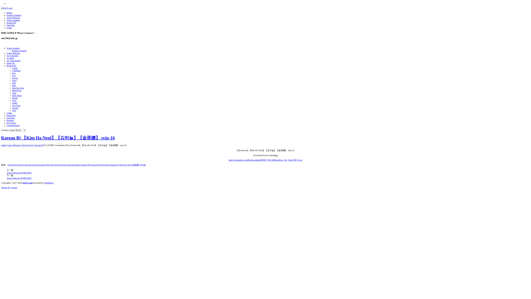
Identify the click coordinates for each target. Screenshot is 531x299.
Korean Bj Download (99, 165)
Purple (15, 98)
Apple (15, 68)
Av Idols (10, 58)
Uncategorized (13, 125)
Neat (14, 93)
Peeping (10, 120)
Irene (14, 80)
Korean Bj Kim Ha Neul (121, 165)
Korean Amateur (14, 15)
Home (9, 13)
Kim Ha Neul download (69, 165)
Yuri (14, 110)
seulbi (14, 103)
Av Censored (12, 56)
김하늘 (142, 165)
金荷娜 (135, 165)
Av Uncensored (13, 61)
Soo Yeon (16, 105)
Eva (14, 73)
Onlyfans (11, 25)
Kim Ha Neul (18, 88)
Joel (14, 83)
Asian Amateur (13, 20)
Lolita (9, 28)
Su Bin (15, 108)
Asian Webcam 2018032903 (19, 173)
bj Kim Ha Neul (15, 165)
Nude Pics (11, 115)
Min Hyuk (16, 90)
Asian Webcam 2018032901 (19, 178)
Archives (5, 130)
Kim (14, 85)
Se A (14, 100)
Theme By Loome (9, 187)
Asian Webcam (13, 18)
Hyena (15, 78)
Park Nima (17, 95)
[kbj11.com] (6, 8)
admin (3, 145)
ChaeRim (16, 70)
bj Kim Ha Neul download (34, 165)
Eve (14, 75)
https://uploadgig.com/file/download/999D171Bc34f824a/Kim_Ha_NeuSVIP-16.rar (265, 160)
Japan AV (11, 63)
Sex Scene (11, 123)
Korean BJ (11, 23)
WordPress (49, 183)
